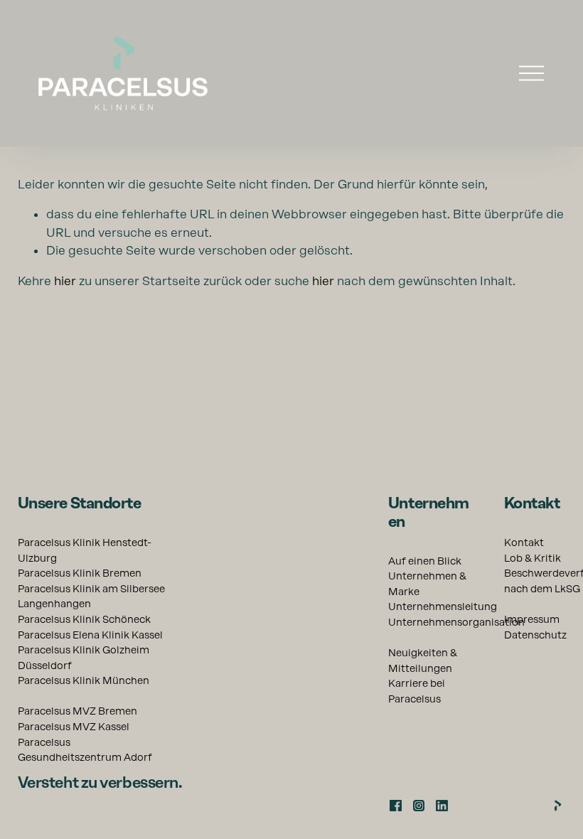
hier (65, 281)
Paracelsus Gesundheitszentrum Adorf (85, 750)
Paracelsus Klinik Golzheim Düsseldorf (83, 657)
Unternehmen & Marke (427, 584)
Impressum (532, 619)
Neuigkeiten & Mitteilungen (422, 660)
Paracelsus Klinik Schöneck (84, 619)
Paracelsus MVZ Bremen (77, 711)
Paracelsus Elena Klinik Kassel (90, 635)
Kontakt (524, 542)
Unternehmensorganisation (456, 622)
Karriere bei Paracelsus (416, 691)
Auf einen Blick (424, 561)
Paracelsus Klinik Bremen (79, 573)
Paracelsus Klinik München (83, 680)
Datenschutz (535, 635)
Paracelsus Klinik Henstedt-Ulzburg (84, 550)
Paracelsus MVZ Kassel (73, 726)
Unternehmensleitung (442, 606)
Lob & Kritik (532, 558)
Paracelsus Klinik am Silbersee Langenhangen (91, 596)
